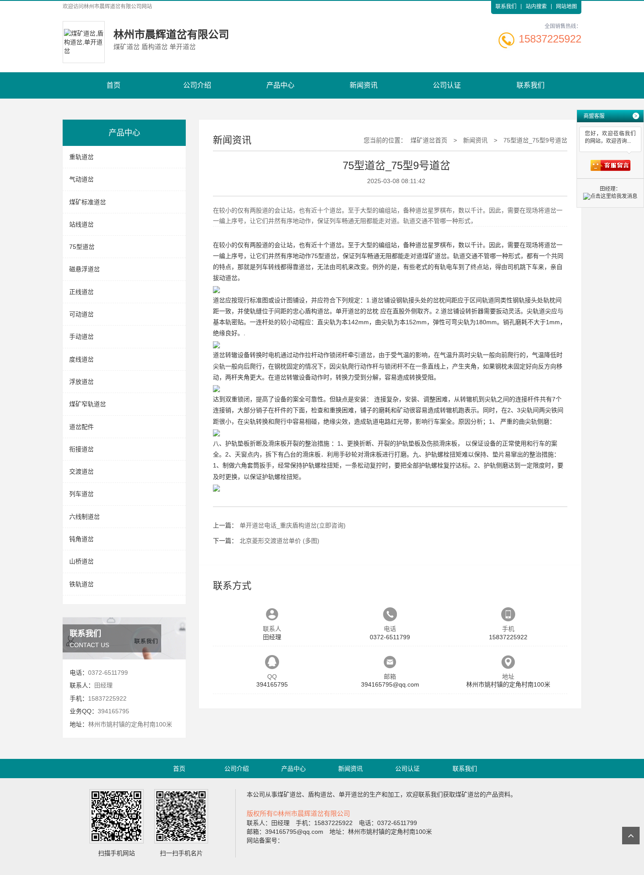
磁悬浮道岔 (84, 269)
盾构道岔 (317, 311)
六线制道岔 (84, 516)
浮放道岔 (81, 381)
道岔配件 (81, 426)
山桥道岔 (81, 561)
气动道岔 (81, 179)
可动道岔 (81, 314)
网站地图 (566, 6)
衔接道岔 (81, 449)
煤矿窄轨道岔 (87, 403)
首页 (113, 85)
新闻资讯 (364, 85)
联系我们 (506, 6)
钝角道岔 (81, 538)
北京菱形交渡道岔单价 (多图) (279, 540)
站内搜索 (536, 6)
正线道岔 (81, 291)
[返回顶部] (631, 835)
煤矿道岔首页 (428, 140)
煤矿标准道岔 (87, 201)
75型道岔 (82, 246)
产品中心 (280, 85)
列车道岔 (81, 493)
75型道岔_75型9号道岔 (535, 140)
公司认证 (447, 85)
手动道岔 (81, 336)
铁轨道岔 (81, 584)
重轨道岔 (81, 156)
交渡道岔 (81, 471)
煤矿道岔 (434, 255)
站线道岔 (81, 224)
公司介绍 (197, 85)
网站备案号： (265, 840)
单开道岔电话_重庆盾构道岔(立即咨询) (293, 525)
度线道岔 (81, 359)
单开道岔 (348, 311)
